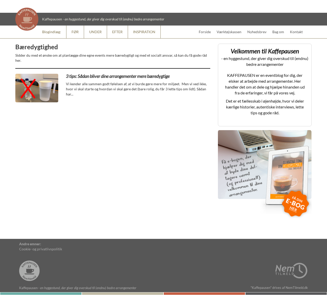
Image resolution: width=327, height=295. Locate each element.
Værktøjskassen (229, 32)
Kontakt (296, 32)
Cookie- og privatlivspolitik (40, 249)
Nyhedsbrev (256, 32)
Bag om (278, 32)
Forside (205, 32)
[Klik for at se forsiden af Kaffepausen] (29, 266)
